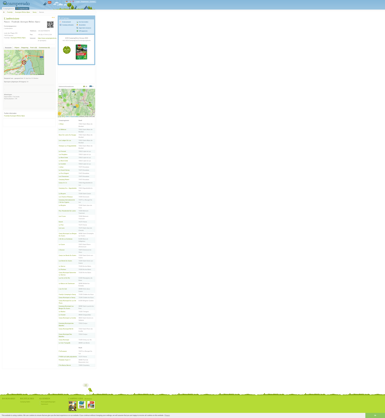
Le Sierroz (62, 266)
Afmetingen (8, 94)
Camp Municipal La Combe (67, 318)
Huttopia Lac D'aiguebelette (67, 146)
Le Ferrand (62, 151)
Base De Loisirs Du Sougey (67, 135)
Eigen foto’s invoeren (85, 28)
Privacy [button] (167, 415)
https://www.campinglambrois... (48, 38)
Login (78, 1)
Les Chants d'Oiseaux (66, 197)
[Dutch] (73, 1)
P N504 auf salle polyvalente (68, 356)
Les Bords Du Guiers (65, 261)
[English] (70, 1)
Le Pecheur (62, 269)
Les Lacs (61, 228)
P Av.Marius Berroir (65, 365)
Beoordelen (82, 25)
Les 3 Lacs (62, 216)
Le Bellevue (62, 129)
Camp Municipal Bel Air (66, 329)
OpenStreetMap (74, 116)
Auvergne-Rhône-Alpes (22, 12)
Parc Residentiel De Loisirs (67, 211)
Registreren (85, 1)
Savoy (34, 12)
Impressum (44, 404)
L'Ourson (62, 250)
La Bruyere (62, 193)
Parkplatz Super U (64, 360)
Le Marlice (62, 311)
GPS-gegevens (83, 31)
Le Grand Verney (64, 170)
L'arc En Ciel (63, 289)
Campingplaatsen (8, 8)
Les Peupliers (63, 154)
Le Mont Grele (63, 157)
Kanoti (61, 222)
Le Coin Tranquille (64, 343)
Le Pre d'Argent (64, 173)
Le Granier (62, 315)
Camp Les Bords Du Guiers (67, 255)
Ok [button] (375, 415)
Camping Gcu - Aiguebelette (68, 188)
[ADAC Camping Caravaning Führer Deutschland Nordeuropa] (81, 59)
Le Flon (61, 225)
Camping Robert (64, 179)
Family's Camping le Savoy (67, 294)
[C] (74, 107)
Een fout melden (83, 22)
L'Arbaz (61, 124)
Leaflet (67, 116)
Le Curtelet (62, 164)
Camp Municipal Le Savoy (67, 297)
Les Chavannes (64, 176)
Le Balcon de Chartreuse (67, 283)
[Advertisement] (27, 123)
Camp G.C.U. (63, 183)
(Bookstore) (88, 399)
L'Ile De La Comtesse (65, 239)
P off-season (63, 351)
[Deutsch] (66, 1)
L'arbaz (61, 167)
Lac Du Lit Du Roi (64, 278)
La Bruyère (62, 205)
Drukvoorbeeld (66, 22)
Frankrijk (10, 12)
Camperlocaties (23, 8)
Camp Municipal (64, 340)
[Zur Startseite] (16, 6)
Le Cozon (62, 244)
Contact (92, 1)
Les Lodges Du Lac (65, 140)
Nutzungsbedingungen (48, 402)
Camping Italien (25, 402)
